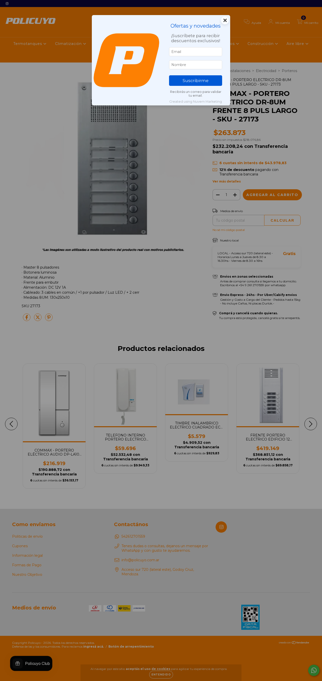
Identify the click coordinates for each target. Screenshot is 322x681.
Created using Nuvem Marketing (195, 101)
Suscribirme (196, 80)
